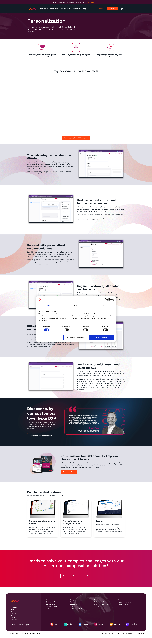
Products (43, 9)
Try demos (100, 9)
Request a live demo (70, 576)
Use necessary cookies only (76, 337)
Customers (54, 9)
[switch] (66, 329)
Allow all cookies (101, 337)
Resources (65, 9)
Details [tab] (76, 305)
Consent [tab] (49, 305)
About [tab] (102, 305)
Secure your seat (91, 2)
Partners (75, 9)
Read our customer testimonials (40, 436)
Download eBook (69, 472)
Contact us (112, 9)
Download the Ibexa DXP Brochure (76, 138)
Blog (84, 9)
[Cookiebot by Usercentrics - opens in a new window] (106, 299)
